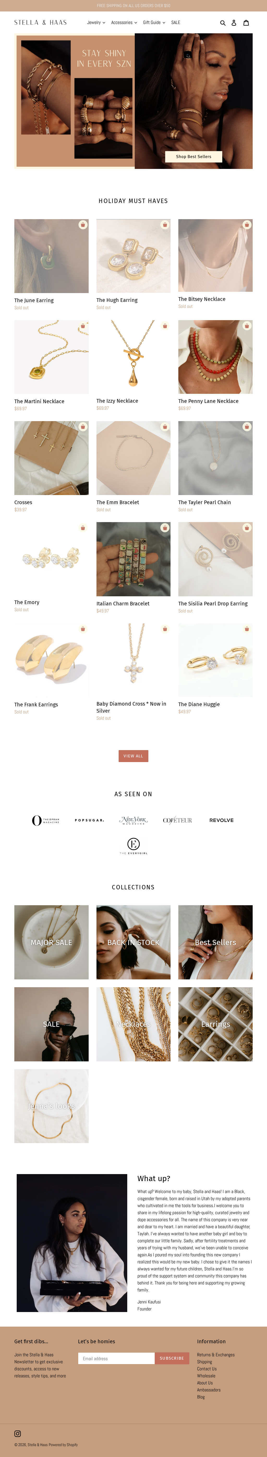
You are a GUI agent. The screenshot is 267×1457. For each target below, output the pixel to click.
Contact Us (207, 1369)
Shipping (204, 1362)
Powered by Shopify (63, 1444)
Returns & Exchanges (216, 1355)
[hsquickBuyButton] (83, 224)
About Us (205, 1383)
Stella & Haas (38, 1444)
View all (133, 755)
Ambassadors (209, 1390)
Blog (201, 1397)
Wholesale (206, 1376)
